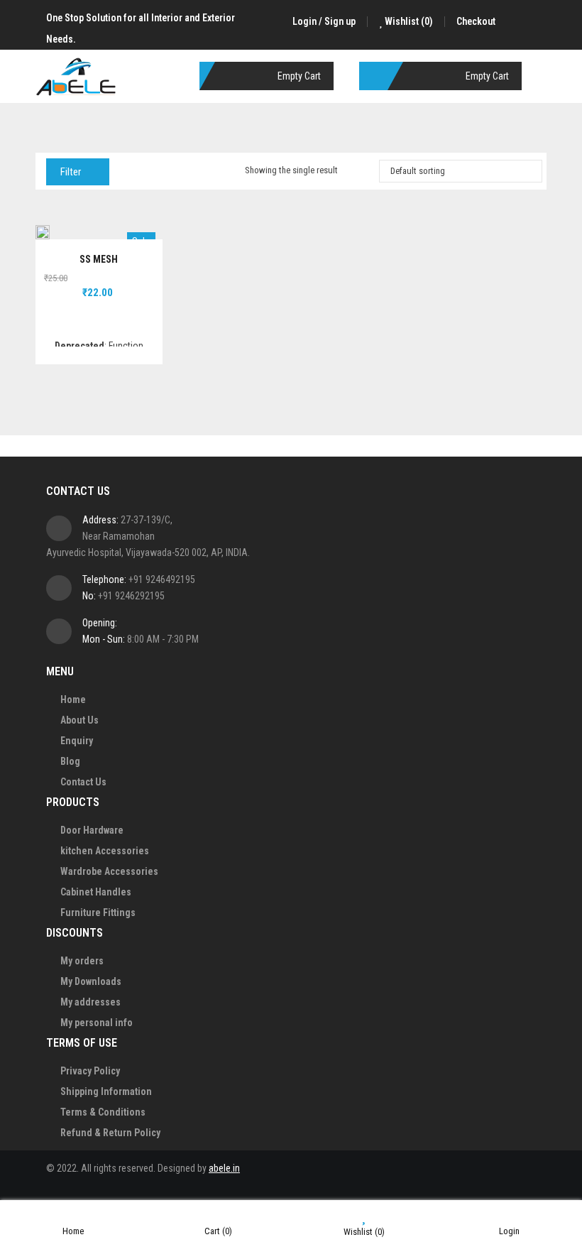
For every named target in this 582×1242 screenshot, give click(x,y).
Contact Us (83, 782)
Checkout (475, 21)
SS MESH (98, 259)
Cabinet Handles (95, 892)
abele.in (224, 1168)
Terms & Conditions (103, 1112)
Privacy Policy (90, 1071)
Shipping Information (106, 1091)
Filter (70, 171)
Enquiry (76, 740)
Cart (218, 1231)
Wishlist (408, 21)
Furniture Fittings (98, 912)
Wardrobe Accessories (109, 871)
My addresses (90, 1002)
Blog (70, 761)
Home (73, 699)
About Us (79, 720)
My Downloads (90, 981)
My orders (82, 960)
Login (509, 1231)
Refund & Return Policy (110, 1132)
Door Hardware (91, 830)
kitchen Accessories (104, 850)
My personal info (96, 1022)
